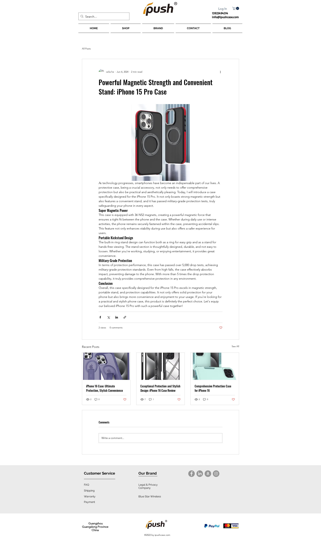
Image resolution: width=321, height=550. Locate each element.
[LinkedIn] (199, 473)
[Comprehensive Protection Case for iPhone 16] (215, 366)
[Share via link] (124, 317)
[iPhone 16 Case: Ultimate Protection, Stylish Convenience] (106, 366)
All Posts (86, 48)
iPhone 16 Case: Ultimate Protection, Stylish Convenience (104, 388)
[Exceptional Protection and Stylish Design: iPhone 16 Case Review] (160, 366)
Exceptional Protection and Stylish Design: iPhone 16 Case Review (160, 388)
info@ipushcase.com (225, 17)
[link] (236, 8)
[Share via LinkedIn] (116, 317)
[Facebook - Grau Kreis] (191, 473)
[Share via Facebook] (100, 317)
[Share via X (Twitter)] (108, 317)
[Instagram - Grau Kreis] (216, 473)
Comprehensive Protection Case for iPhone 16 (213, 388)
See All (235, 346)
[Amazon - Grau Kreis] (208, 473)
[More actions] (220, 72)
